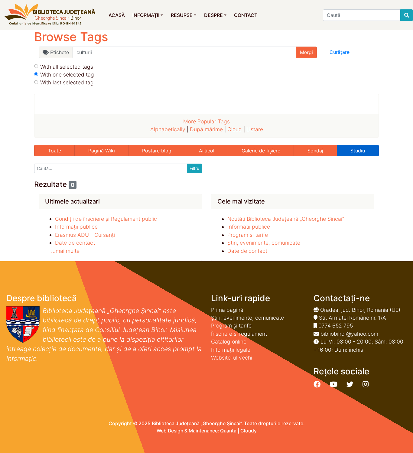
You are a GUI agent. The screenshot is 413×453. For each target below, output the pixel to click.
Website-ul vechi (231, 357)
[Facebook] (317, 384)
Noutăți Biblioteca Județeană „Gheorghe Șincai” (285, 219)
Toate (54, 151)
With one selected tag (67, 74)
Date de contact (75, 243)
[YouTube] (333, 384)
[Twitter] (349, 384)
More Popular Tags (206, 121)
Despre (213, 15)
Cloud (234, 129)
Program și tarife (247, 235)
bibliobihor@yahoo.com (349, 334)
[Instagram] (366, 384)
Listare (254, 129)
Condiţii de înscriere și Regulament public (106, 219)
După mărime (206, 129)
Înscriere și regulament (239, 334)
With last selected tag (67, 82)
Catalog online (228, 341)
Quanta (228, 431)
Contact (245, 15)
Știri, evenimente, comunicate (263, 243)
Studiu (357, 151)
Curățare (340, 52)
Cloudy (248, 431)
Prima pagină (227, 310)
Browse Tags (71, 36)
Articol (206, 151)
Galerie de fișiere (261, 151)
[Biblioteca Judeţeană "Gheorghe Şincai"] (50, 14)
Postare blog (156, 151)
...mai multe (65, 251)
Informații (145, 15)
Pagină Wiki (101, 151)
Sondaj (315, 151)
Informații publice (76, 226)
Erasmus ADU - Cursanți (85, 235)
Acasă (117, 15)
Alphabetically (167, 129)
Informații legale (230, 350)
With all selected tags (66, 67)
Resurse (182, 15)
